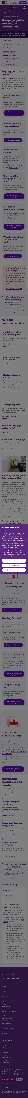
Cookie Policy (7, 556)
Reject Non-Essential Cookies (14, 570)
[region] (14, 549)
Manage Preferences (14, 565)
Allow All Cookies (14, 560)
